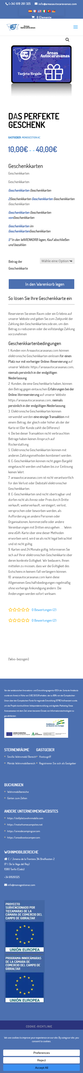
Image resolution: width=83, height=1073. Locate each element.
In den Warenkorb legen (44, 284)
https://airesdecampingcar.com (23, 831)
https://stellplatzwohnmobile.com (25, 818)
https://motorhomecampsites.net (25, 824)
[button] (67, 40)
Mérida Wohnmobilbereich (21, 763)
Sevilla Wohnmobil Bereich (21, 756)
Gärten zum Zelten (17, 798)
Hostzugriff (45, 756)
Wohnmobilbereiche (18, 791)
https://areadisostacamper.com (23, 837)
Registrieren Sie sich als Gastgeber (57, 763)
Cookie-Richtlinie (39, 1026)
